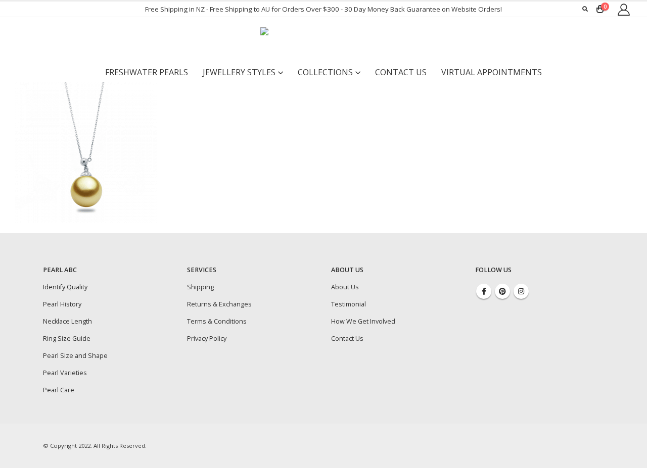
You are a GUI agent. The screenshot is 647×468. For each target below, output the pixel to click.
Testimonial (348, 304)
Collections (325, 72)
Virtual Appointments (491, 72)
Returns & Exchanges (219, 304)
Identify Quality (65, 287)
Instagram (521, 291)
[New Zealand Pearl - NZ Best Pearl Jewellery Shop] (323, 40)
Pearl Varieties (65, 373)
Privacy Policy (206, 338)
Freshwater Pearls (146, 72)
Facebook (483, 291)
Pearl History (62, 304)
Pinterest (502, 291)
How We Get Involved (363, 321)
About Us (345, 287)
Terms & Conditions (217, 321)
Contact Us (401, 72)
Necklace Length (67, 321)
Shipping (200, 287)
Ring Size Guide (66, 338)
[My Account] (623, 9)
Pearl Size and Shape (75, 355)
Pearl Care (58, 390)
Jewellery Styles (239, 72)
